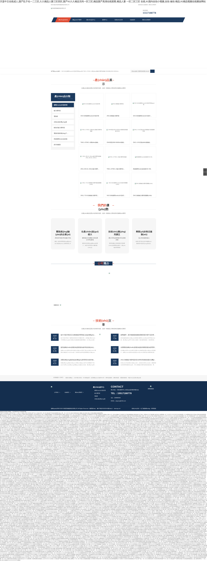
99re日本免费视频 (32, 458)
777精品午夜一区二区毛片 (37, 455)
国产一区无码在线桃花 (58, 504)
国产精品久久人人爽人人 (184, 419)
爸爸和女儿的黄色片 (170, 462)
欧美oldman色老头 (190, 426)
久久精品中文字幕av (16, 414)
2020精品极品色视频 (138, 448)
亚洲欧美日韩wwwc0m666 (60, 493)
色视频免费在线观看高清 (48, 421)
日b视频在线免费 (159, 443)
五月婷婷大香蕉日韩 (96, 558)
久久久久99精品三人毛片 (153, 531)
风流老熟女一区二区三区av (149, 437)
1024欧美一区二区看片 (100, 449)
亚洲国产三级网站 (180, 507)
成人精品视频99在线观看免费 (174, 430)
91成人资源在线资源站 (142, 488)
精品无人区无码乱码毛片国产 (7, 465)
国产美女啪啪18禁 (162, 537)
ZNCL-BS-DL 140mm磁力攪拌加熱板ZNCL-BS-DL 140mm (92, 169)
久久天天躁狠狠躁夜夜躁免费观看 (24, 528)
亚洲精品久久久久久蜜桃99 (115, 419)
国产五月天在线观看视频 (40, 519)
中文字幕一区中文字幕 (134, 487)
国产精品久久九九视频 (68, 557)
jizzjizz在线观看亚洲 (139, 548)
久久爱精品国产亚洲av (50, 436)
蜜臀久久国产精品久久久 (29, 513)
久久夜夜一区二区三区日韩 (46, 446)
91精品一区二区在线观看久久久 (173, 424)
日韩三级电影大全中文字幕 (62, 421)
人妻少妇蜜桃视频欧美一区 (91, 429)
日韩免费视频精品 (32, 464)
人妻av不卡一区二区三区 (104, 519)
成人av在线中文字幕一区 (25, 420)
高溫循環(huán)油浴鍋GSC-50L (142, 169)
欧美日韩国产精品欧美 (153, 493)
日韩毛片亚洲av (160, 424)
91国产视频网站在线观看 (197, 446)
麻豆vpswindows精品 (5, 414)
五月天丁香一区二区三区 (21, 502)
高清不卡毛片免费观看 (74, 529)
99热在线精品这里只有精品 (66, 475)
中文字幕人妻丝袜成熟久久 (45, 484)
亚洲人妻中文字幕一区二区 (111, 491)
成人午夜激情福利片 (100, 462)
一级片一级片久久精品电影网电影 (95, 491)
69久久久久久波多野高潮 (80, 471)
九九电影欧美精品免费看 (46, 468)
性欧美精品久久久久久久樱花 (183, 446)
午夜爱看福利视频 (16, 440)
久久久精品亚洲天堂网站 (126, 462)
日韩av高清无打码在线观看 (14, 475)
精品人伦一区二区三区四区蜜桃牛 (82, 510)
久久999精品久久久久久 (45, 557)
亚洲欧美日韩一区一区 (124, 545)
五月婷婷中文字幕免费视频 (126, 414)
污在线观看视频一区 (66, 416)
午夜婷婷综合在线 (60, 554)
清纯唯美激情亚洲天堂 (128, 535)
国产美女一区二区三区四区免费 (63, 550)
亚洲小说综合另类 (172, 534)
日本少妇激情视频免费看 (57, 465)
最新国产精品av (85, 529)
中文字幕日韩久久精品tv (112, 436)
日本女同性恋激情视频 (51, 433)
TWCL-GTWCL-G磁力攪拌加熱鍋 (116, 169)
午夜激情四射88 (151, 461)
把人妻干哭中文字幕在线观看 (50, 456)
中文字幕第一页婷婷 (84, 443)
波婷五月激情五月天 (142, 461)
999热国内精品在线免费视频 (26, 439)
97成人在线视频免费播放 (118, 429)
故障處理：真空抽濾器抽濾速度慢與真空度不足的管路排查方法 (141, 335)
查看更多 (57, 305)
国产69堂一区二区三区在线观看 (189, 554)
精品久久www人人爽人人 (174, 499)
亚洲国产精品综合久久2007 (161, 416)
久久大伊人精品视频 (186, 432)
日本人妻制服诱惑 (80, 516)
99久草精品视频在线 (181, 462)
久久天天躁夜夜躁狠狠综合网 (40, 430)
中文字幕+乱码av (39, 538)
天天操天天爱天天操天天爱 (195, 449)
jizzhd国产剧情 (119, 471)
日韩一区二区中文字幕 (147, 416)
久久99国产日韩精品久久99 (47, 432)
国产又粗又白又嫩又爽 (108, 433)
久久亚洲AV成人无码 (84, 497)
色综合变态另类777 (109, 528)
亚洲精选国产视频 (41, 510)
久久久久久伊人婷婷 (112, 432)
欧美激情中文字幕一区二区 (157, 446)
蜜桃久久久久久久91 (15, 461)
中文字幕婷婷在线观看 (149, 448)
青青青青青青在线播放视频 (20, 458)
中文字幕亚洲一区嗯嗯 (16, 510)
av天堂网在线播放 (69, 432)
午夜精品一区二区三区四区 (85, 528)
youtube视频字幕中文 (141, 554)
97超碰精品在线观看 (160, 423)
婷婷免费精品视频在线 (66, 442)
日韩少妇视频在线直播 (26, 429)
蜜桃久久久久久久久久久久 (70, 483)
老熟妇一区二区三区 (23, 499)
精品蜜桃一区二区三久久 (101, 417)
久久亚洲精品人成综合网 (127, 481)
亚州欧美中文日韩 (49, 440)
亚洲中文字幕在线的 (77, 548)
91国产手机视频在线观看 (56, 488)
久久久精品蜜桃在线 (55, 442)
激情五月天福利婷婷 (107, 554)
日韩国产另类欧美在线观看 (124, 529)
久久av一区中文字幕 (92, 534)
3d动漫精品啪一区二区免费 (49, 518)
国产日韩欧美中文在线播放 (51, 417)
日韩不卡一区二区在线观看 (162, 426)
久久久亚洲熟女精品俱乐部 (112, 462)
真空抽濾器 (57, 144)
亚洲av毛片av (95, 461)
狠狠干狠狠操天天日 (14, 439)
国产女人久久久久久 (57, 452)
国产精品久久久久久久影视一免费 (149, 510)
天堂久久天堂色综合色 (149, 435)
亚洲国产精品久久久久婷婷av (91, 478)
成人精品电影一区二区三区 (22, 426)
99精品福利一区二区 (175, 531)
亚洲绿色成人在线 (164, 531)
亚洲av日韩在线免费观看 (199, 414)
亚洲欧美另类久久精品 (14, 537)
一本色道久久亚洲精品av (179, 488)
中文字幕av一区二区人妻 (197, 432)
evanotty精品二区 (84, 509)
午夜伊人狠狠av (101, 436)
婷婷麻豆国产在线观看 (12, 451)
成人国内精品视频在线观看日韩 (189, 442)
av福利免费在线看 (91, 475)
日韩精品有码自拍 (62, 509)
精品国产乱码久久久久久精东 (9, 446)
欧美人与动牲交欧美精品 (98, 522)
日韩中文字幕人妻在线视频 (147, 464)
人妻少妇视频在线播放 (93, 515)
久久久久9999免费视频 (60, 532)
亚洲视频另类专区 (144, 445)
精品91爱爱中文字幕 (102, 456)
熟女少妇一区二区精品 (70, 468)
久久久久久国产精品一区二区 (26, 538)
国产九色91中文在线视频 (35, 426)
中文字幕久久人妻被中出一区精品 (182, 548)
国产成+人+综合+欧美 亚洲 (19, 481)
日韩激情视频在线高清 (90, 436)
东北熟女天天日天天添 (37, 424)
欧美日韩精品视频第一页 (140, 502)
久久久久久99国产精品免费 (113, 451)
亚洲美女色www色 (99, 423)
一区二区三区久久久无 (119, 443)
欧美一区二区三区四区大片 (46, 529)
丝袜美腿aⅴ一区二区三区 (82, 488)
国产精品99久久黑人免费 (37, 512)
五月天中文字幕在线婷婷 (51, 512)
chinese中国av (137, 439)
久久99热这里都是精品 (11, 470)
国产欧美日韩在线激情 (126, 449)
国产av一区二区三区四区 (65, 535)
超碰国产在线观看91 (192, 445)
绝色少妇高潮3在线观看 (89, 525)
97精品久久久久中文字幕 (187, 538)
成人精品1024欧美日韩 (58, 503)
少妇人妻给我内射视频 (171, 435)
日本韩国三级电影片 (91, 526)
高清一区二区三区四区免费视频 (120, 519)
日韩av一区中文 (15, 455)
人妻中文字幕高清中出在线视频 (111, 487)
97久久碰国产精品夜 (54, 534)
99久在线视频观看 (46, 429)
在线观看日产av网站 (184, 539)
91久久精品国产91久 (65, 547)
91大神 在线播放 (125, 451)
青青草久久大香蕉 (73, 497)
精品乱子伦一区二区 (18, 417)
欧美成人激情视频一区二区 (125, 504)
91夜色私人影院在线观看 (170, 419)
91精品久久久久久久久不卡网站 (127, 503)
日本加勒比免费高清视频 (200, 531)
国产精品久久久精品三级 (148, 426)
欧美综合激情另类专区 (112, 550)
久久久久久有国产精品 (183, 436)
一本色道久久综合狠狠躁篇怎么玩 (30, 453)
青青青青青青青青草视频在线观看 (117, 493)
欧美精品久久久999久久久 (62, 459)
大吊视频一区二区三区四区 (182, 470)
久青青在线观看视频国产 (104, 429)
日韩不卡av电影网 (155, 452)
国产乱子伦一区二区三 (184, 506)
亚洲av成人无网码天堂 (151, 537)
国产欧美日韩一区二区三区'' (114, 526)
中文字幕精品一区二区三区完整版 (74, 486)
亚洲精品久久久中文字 (32, 446)
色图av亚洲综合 (15, 430)
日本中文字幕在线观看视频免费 (158, 465)
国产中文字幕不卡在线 (46, 553)
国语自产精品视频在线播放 (185, 423)
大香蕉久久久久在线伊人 (54, 513)
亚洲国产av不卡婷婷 (53, 487)
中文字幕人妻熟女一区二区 (132, 486)
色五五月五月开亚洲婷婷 (25, 430)
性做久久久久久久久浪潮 (119, 467)
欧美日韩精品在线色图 (107, 499)
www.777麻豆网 (109, 467)
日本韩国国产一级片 (62, 433)
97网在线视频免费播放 (124, 555)
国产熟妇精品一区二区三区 (7, 416)
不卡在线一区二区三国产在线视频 (194, 513)
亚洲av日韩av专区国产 (191, 471)
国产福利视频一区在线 (123, 423)
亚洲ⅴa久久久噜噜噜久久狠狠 (86, 493)
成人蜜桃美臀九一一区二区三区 (177, 551)
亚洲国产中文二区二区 (48, 461)
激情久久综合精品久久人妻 (167, 518)
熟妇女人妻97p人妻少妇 (69, 488)
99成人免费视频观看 (96, 523)
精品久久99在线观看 (195, 459)
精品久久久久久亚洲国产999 (119, 468)
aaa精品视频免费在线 (112, 537)
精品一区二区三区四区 (167, 471)
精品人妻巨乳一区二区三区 (162, 545)
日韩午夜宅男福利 (131, 465)
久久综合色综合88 (178, 443)
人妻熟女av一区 (178, 453)
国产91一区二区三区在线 (155, 417)
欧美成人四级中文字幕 (109, 440)
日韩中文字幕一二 (101, 432)
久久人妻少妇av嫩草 (119, 499)
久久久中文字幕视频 (36, 427)
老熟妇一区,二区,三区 (126, 494)
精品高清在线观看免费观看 (12, 538)
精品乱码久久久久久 (22, 468)
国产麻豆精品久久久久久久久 (148, 516)
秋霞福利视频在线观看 (137, 539)
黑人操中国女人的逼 (48, 424)
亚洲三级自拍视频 (130, 523)
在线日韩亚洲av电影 (26, 419)
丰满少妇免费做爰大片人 (180, 510)
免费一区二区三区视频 (9, 426)
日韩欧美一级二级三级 (22, 445)
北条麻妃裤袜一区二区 (98, 528)
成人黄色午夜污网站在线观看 (64, 436)
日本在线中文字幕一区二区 (102, 452)
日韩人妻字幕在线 (96, 502)
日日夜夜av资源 (71, 449)
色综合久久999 (145, 451)
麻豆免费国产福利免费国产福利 (170, 502)
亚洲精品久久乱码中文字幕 (36, 445)
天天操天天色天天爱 (188, 440)
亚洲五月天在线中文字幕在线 (109, 439)
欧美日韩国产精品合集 (65, 458)
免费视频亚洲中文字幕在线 (99, 451)
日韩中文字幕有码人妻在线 (68, 500)
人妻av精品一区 (53, 522)
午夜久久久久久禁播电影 (154, 544)
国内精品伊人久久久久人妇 (123, 538)
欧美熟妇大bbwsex (197, 423)
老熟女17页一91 (70, 414)
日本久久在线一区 (37, 429)
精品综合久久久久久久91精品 (62, 461)
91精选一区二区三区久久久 (193, 433)
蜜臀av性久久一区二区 (162, 484)
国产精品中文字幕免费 (177, 427)
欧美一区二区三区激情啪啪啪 (196, 535)
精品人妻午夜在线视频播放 (37, 470)
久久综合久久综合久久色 (160, 526)
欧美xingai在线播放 (166, 555)
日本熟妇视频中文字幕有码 (20, 488)
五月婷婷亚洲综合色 (198, 477)
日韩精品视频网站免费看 (25, 449)
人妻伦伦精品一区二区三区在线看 (183, 429)
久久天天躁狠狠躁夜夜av (78, 436)
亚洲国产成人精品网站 (7, 480)
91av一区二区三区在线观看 (143, 470)
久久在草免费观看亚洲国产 (153, 507)
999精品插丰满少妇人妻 (10, 474)
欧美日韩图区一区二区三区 (63, 477)
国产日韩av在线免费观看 (120, 490)
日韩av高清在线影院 (191, 507)
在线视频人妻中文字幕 (133, 464)
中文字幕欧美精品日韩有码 (176, 440)
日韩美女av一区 (141, 518)
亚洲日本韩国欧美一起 (38, 544)
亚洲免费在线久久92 (194, 468)
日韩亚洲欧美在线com (40, 551)
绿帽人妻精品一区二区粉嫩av (59, 427)
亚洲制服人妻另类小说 (47, 526)
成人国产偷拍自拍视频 (114, 458)
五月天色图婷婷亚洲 (135, 516)
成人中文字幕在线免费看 (57, 481)
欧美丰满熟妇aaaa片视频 (11, 504)
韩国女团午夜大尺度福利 (16, 442)
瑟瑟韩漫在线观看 (87, 522)
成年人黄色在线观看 (73, 541)
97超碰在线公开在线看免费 (23, 456)
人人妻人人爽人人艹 (158, 477)
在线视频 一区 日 (56, 496)
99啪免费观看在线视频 (199, 491)
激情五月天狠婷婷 (187, 493)
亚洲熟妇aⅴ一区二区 (43, 535)
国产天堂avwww (128, 471)
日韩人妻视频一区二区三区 (124, 424)
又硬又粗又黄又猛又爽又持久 (125, 432)
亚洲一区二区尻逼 (53, 475)
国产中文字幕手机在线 (156, 468)
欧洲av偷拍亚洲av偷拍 (36, 456)
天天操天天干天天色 (18, 487)
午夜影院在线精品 (155, 439)
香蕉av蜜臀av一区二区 (182, 468)
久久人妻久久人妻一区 (170, 458)
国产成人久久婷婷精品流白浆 (195, 448)
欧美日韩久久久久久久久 (23, 470)
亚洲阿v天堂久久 (120, 440)
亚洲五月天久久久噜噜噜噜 (155, 496)
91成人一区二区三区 (112, 424)
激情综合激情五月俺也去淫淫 (40, 467)
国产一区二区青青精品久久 (14, 477)
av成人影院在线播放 (92, 446)
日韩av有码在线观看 (27, 414)
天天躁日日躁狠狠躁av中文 (199, 464)
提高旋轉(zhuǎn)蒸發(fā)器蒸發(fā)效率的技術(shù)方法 (79, 347)
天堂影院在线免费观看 (65, 534)
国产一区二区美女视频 (29, 493)
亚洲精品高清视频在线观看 (142, 421)
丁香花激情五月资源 (91, 521)
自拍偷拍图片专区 (21, 446)
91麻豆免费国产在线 (58, 484)
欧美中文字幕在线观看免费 (94, 439)
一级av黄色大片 (192, 481)
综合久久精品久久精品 (81, 490)
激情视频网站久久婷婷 (97, 512)
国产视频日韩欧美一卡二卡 (72, 553)
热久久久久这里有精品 (169, 477)
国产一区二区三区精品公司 (167, 429)
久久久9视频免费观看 (183, 504)
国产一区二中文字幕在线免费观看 (193, 417)
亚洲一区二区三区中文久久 (177, 503)
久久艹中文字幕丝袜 (69, 481)
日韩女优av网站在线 (15, 435)
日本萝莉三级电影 (159, 497)
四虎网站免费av (122, 522)
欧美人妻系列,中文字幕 (126, 430)
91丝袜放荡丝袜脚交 (110, 538)
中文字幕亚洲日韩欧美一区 (76, 470)
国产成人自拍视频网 (93, 500)
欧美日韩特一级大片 (89, 452)
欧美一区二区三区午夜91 (94, 496)
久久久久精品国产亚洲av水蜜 (110, 555)
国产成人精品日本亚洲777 (41, 487)
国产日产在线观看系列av (102, 442)
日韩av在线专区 (14, 448)
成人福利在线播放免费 (182, 449)
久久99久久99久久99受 (26, 459)
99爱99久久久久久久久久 (177, 420)
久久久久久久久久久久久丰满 (108, 435)
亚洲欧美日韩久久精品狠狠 (188, 451)
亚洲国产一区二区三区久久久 (105, 486)
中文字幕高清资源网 (73, 435)
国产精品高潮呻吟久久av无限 (177, 426)
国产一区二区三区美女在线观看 (133, 551)
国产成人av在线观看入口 (60, 451)
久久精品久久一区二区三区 (128, 446)
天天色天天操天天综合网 (168, 445)
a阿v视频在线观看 (100, 416)
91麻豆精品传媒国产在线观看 (42, 435)
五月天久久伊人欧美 (173, 416)
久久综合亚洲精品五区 (38, 420)
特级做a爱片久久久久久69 (59, 449)
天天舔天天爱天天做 (137, 426)
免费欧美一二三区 (98, 545)
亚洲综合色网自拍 (25, 423)
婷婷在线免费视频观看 (180, 480)
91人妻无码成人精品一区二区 (42, 465)
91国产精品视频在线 (8, 458)
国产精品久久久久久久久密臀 (35, 502)
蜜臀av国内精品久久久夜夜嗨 (14, 462)
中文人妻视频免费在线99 (51, 470)
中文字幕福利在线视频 (107, 445)
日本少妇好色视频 (68, 446)
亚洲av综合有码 (18, 551)
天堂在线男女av (37, 414)
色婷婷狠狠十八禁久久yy (80, 487)
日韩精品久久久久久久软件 (38, 419)
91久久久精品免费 (184, 459)
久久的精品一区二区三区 (195, 521)
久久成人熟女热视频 (29, 547)
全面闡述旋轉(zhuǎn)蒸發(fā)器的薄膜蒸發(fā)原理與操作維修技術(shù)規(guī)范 (147, 347)
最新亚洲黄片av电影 (29, 500)
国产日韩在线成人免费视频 (103, 477)
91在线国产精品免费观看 (187, 531)
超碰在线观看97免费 (124, 416)
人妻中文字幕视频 (70, 554)
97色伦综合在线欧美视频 (192, 551)
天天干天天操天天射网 (185, 465)
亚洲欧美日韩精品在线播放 (96, 443)
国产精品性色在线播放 (91, 456)
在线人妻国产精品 (46, 483)
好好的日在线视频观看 (115, 484)
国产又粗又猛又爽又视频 (171, 509)
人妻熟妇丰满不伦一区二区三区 (135, 435)
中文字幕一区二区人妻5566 (123, 497)
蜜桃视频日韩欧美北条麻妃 (157, 419)
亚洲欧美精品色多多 (73, 427)
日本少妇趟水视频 (49, 420)
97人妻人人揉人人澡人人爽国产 (147, 423)
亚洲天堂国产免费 (158, 449)
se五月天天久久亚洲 (76, 455)
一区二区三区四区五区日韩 (71, 480)
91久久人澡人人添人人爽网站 (77, 419)
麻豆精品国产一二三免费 (67, 510)
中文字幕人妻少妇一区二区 (136, 534)
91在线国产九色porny (157, 542)
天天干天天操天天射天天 (79, 526)
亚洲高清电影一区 (149, 526)
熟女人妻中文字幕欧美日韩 (189, 439)
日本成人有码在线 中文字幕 (40, 515)
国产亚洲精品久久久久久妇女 (179, 541)
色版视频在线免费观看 (9, 456)
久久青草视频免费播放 (135, 480)
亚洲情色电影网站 (141, 474)
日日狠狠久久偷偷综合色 (193, 483)
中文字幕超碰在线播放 (72, 443)
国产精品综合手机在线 (76, 461)
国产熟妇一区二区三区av (116, 452)
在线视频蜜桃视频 (161, 515)
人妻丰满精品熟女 (187, 512)
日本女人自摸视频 (163, 499)
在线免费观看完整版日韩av (80, 439)
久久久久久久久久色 (197, 429)
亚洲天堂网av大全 (122, 464)
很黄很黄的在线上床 (10, 528)
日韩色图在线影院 (39, 509)
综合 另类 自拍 (146, 420)
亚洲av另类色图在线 (129, 500)
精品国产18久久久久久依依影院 (23, 512)
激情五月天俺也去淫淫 (95, 509)
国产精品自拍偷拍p (75, 494)
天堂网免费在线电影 (132, 509)
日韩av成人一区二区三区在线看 (40, 548)
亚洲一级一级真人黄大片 (200, 440)
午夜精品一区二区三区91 (139, 471)
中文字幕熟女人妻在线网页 (132, 443)
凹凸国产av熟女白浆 (201, 420)
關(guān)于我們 (77, 19)
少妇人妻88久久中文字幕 (107, 437)
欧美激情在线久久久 (47, 427)
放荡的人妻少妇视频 (136, 545)
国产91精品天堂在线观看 (162, 459)
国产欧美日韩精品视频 (135, 416)
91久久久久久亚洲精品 (146, 557)
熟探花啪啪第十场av (193, 452)
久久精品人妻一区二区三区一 (116, 500)
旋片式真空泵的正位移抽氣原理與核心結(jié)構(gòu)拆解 (79, 335)
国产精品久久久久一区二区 (29, 510)
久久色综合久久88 (175, 432)
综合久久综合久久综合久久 (39, 478)
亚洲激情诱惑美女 (195, 545)
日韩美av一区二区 (4, 442)
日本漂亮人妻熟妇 (132, 427)
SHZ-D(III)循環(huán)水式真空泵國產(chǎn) (118, 195)
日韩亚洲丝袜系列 (39, 417)
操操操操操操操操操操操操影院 (131, 419)
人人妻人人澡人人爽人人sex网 (134, 437)
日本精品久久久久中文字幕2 (68, 523)
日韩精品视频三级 (25, 437)
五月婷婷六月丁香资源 (57, 483)
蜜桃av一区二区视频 (73, 433)
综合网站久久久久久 (116, 446)
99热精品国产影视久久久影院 (32, 480)
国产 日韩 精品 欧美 (15, 478)
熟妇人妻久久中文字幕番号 (114, 539)
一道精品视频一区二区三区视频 (95, 487)
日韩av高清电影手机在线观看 (154, 502)
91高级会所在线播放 (165, 493)
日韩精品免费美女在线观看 (105, 474)
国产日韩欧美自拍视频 (165, 553)
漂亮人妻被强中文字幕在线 (158, 504)
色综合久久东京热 (194, 502)
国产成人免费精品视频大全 (120, 445)
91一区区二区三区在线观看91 (123, 426)
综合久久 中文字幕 (103, 419)
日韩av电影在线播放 (79, 484)
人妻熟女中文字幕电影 (148, 414)
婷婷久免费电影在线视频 (13, 419)
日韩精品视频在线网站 (64, 417)
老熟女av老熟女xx (99, 455)
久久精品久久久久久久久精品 (86, 427)
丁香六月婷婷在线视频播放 (141, 436)
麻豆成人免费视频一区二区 (162, 414)
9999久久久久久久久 (86, 512)
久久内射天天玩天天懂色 (31, 554)
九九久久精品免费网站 (129, 554)
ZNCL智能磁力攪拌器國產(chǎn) (142, 195)
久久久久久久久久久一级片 (53, 510)
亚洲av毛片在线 (180, 464)
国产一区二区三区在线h (147, 491)
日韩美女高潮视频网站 (99, 542)
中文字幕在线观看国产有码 (50, 472)
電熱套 (56, 116)
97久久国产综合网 (68, 484)
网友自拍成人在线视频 (36, 518)
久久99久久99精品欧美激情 (139, 550)
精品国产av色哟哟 (109, 465)
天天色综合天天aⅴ (173, 545)
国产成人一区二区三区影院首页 (112, 448)
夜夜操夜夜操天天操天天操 (157, 458)
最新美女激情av (17, 453)
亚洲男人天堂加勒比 (59, 426)
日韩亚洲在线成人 (74, 421)
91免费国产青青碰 (59, 432)
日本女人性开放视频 (7, 481)
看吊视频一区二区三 (133, 417)
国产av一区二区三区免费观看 (10, 521)
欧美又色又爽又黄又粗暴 (80, 446)
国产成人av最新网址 (99, 538)
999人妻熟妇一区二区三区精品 (13, 437)
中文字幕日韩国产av (19, 416)
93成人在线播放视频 (85, 558)
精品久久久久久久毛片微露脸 (143, 452)
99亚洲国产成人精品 (149, 430)
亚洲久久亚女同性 (160, 448)
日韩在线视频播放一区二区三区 (67, 490)
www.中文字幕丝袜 (151, 550)
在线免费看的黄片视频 (26, 478)
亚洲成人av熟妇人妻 (137, 424)
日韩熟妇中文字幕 (196, 548)
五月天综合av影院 (60, 542)
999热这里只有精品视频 (88, 455)
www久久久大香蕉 (80, 531)
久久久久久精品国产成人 (88, 462)
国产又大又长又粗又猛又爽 (84, 504)
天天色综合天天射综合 (5, 532)
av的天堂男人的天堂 (18, 433)
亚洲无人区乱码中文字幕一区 (31, 432)
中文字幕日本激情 (17, 421)
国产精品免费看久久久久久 (25, 531)
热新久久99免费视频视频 (159, 490)
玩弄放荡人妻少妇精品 (182, 535)
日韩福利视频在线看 (67, 429)
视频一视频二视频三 (74, 472)
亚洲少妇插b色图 (67, 548)
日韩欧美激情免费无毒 (194, 529)
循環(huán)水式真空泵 (61, 105)
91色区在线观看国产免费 (11, 499)
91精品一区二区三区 (34, 521)
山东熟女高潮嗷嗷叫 (92, 519)
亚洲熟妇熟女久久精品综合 (196, 470)
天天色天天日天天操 (194, 542)
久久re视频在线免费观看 (129, 452)
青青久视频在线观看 (48, 426)
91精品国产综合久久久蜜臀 (163, 516)
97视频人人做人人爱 (12, 515)
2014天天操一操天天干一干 (128, 421)
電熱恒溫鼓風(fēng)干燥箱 (62, 133)
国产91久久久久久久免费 (139, 432)
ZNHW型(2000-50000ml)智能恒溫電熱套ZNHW (118, 71)
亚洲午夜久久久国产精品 (16, 436)
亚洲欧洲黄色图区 (61, 518)
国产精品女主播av (140, 442)
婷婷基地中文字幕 (137, 414)
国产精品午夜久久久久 (146, 487)
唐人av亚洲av (75, 430)
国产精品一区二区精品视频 (51, 490)
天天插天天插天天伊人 (180, 445)
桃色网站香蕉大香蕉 (188, 453)
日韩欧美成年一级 (71, 518)
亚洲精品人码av (147, 504)
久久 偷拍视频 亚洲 (143, 496)
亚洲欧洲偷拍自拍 (168, 528)
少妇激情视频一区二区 (90, 551)
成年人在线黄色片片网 (42, 513)
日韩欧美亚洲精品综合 (72, 532)
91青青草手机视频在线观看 (134, 490)
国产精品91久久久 (102, 534)
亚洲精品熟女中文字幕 (78, 442)
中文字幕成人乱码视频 (88, 459)
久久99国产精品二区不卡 (104, 532)
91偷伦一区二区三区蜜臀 (76, 459)
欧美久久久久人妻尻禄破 (177, 532)
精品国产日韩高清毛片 (103, 481)
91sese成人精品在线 (39, 433)
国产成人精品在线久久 (63, 419)
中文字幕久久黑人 (14, 424)
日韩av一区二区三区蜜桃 (172, 522)
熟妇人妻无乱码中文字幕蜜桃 (46, 532)
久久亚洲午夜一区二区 (123, 521)
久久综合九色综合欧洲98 (117, 518)
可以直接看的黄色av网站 (59, 414)
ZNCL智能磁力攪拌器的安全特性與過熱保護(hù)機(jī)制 (138, 360)
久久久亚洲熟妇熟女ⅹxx (82, 500)
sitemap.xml (117, 408)
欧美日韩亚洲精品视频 (8, 502)
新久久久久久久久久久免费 (113, 449)
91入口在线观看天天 (93, 507)
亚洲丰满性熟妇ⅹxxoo (94, 518)
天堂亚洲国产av (8, 487)
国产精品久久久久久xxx (89, 416)
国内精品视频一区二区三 (80, 475)
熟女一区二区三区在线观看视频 (123, 433)
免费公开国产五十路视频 (66, 439)
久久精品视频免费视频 (64, 467)
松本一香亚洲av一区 (25, 455)
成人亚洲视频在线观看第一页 (69, 555)
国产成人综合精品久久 (95, 488)
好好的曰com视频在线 (8, 512)
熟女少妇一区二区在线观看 (46, 451)
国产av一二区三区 (59, 440)
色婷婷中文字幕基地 (179, 417)
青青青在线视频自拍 (80, 521)
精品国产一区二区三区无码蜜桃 (99, 430)
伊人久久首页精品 (111, 516)
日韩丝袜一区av (94, 453)
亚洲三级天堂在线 (6, 440)
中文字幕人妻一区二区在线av (197, 539)
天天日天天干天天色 (144, 472)
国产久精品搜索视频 (94, 426)
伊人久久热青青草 (86, 461)
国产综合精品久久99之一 (38, 448)
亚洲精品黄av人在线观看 (64, 506)
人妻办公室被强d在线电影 (131, 440)
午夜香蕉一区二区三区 (191, 496)
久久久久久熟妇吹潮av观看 (138, 433)
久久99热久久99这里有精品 (107, 480)
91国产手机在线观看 (115, 481)
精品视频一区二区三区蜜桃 (186, 416)
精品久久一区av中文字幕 (178, 421)
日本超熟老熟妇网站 (48, 516)
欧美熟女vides (49, 507)
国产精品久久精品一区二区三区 (119, 420)
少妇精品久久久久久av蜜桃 (27, 435)
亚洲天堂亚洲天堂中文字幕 (157, 509)
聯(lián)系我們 (152, 4)
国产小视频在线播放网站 (174, 456)
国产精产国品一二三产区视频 (29, 475)
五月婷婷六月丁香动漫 (63, 512)
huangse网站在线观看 (119, 437)
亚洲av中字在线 (56, 521)
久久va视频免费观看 (195, 484)
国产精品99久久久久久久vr (76, 448)
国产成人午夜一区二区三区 (116, 453)
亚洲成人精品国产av (190, 525)
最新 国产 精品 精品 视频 (49, 445)
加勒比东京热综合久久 (54, 439)
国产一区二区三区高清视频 (108, 488)
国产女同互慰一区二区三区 (77, 417)
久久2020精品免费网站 (73, 509)
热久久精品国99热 (118, 461)
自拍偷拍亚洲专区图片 (50, 455)
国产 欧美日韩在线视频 (73, 445)
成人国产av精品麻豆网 (142, 503)
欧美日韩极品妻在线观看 (191, 421)
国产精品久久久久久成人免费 (59, 443)
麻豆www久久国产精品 (174, 461)
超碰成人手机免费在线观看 (81, 426)
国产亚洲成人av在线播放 (130, 518)
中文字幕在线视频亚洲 (59, 424)
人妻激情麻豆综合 (106, 420)
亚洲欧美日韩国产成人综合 (169, 468)
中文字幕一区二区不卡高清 (62, 423)
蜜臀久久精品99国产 (156, 483)
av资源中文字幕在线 (84, 532)
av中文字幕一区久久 (153, 503)
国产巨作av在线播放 (144, 419)
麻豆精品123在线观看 (18, 432)
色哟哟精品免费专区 (184, 437)
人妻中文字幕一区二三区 (12, 503)
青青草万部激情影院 (116, 478)
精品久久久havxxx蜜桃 (49, 502)
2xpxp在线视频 (123, 417)
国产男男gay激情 (155, 532)
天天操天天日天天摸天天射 (138, 497)
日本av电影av (51, 494)
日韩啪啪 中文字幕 (25, 461)
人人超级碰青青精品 (27, 542)
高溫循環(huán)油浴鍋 (60, 139)
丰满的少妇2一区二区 (32, 443)
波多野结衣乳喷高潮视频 (174, 538)
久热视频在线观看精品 (166, 439)
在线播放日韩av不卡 (28, 421)
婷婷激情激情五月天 (77, 416)
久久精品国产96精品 (164, 503)
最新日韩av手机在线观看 (87, 458)
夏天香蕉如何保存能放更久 (132, 528)
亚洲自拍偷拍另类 (149, 442)
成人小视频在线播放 (47, 414)
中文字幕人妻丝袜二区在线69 (55, 430)
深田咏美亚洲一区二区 (170, 497)
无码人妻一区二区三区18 (74, 537)
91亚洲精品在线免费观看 (11, 531)
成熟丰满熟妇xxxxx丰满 (24, 427)
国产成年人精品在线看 (14, 429)
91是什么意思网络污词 (16, 467)
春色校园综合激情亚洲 (189, 420)
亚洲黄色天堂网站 (102, 414)
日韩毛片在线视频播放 (84, 435)
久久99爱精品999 (188, 414)
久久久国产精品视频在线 (102, 475)
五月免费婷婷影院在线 (134, 445)
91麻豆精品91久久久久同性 (59, 474)
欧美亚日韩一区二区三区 (188, 430)
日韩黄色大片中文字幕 (42, 416)
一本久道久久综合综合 (126, 458)
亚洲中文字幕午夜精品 (130, 429)
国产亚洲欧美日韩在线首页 (143, 532)
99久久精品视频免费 (182, 481)
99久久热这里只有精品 (79, 456)
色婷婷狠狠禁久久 (76, 458)
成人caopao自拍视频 (140, 500)
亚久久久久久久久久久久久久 (91, 470)
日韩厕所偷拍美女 (26, 477)
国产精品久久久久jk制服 (157, 470)
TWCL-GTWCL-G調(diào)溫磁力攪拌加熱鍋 (94, 71)
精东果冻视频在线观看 (61, 437)
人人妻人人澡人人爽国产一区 (167, 433)
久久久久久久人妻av (196, 509)
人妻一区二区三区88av (187, 424)
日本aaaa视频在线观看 (176, 512)
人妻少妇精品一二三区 (95, 499)
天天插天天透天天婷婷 (36, 461)
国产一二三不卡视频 (37, 474)
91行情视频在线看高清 (114, 456)
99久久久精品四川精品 (146, 528)
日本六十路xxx (154, 420)
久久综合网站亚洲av (7, 417)
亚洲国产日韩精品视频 (155, 421)
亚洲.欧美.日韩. (149, 449)
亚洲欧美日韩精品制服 (162, 461)
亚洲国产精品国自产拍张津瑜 (61, 529)
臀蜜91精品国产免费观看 (191, 503)
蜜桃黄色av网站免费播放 (20, 443)
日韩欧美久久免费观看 (100, 459)
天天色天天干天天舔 (72, 451)
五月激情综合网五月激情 (104, 446)
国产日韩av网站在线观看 (132, 513)
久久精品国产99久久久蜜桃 (71, 464)
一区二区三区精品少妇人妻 (153, 433)
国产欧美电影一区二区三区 (127, 459)
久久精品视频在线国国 (30, 507)
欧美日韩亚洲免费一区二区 (161, 558)
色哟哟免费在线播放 (44, 488)
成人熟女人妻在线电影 (130, 470)
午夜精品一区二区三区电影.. (108, 544)
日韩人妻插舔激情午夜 (127, 478)
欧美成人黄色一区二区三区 (163, 512)
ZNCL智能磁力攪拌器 (113, 116)
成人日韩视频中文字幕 (30, 416)
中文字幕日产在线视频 (80, 414)
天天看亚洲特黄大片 (135, 510)
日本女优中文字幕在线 (156, 535)
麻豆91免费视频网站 (24, 518)
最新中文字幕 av (134, 423)
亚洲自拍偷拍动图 (14, 420)
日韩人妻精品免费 (124, 455)
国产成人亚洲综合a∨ (91, 432)
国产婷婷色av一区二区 (81, 507)
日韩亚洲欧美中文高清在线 (72, 542)
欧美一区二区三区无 (62, 522)
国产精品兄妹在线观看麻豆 (64, 455)
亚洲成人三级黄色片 (201, 516)
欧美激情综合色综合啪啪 (162, 551)
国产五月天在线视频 (165, 451)
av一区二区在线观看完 (81, 465)
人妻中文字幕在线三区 (135, 451)
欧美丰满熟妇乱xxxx (85, 437)
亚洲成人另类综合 (123, 427)
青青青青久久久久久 (173, 437)
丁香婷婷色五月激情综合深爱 (145, 477)
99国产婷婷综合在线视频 (17, 491)
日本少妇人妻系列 (142, 427)
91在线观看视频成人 (47, 449)
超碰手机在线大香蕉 (11, 445)
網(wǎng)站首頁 (63, 19)
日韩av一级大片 (67, 430)
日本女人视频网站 (142, 544)
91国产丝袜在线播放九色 (166, 474)
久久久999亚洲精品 (180, 433)
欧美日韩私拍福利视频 (53, 458)
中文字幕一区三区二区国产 (143, 465)
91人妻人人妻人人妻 (78, 429)
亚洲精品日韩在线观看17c (41, 439)
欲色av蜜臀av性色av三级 (111, 423)
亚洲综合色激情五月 (179, 528)
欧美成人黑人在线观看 (190, 472)
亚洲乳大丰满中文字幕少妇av (61, 448)
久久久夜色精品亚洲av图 (173, 465)
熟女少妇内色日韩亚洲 (63, 470)
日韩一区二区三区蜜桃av (82, 518)
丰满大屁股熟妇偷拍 (170, 446)
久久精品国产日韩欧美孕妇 (152, 453)
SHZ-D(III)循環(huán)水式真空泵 (90, 116)
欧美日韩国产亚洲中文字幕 (47, 539)
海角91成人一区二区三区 (113, 430)
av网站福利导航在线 (149, 525)
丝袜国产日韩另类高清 (148, 475)
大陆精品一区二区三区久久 (130, 477)
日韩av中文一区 (40, 436)
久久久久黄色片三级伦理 (191, 557)
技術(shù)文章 (119, 19)
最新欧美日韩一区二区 (85, 445)
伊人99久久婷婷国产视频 (133, 468)
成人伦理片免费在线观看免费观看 (97, 424)
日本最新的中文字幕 (92, 414)
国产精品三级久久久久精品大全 (12, 497)
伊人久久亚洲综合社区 (49, 542)
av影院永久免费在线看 (33, 468)
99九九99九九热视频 (176, 451)
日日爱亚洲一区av (201, 481)
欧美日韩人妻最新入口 (97, 433)
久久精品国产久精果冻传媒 (175, 558)
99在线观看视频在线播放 (48, 437)
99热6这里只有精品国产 (95, 503)
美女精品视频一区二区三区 (81, 440)
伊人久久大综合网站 (140, 459)
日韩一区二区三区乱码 (182, 497)
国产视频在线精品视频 (119, 486)
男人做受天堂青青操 (29, 487)
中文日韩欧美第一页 (60, 486)
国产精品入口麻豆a (57, 429)
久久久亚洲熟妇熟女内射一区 (104, 513)
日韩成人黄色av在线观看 (22, 452)
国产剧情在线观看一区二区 (143, 446)
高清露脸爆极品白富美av (40, 462)
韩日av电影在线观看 (29, 417)
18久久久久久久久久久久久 (189, 455)
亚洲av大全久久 (154, 440)
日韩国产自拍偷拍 (108, 443)
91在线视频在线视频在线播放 (174, 515)
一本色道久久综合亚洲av (191, 494)
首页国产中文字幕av (123, 491)
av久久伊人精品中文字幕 (49, 477)
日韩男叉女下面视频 (176, 455)
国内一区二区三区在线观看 (113, 510)
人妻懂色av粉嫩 (86, 537)
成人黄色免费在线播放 (75, 462)
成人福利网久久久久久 (14, 459)
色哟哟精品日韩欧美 (8, 453)
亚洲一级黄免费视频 (24, 472)
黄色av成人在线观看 (160, 442)
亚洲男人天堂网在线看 (77, 478)
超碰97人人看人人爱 (99, 467)
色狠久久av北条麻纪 (52, 462)
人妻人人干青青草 (103, 500)
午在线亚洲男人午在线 (19, 484)
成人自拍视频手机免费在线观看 (119, 557)
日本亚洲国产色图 (94, 480)
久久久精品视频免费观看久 (106, 461)
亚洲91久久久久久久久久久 (174, 523)
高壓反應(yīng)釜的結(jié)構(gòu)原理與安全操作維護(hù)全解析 (81, 360)
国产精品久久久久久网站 (29, 436)
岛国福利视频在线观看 (28, 523)
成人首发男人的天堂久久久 (188, 478)
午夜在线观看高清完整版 (13, 423)
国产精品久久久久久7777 (24, 448)
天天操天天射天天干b (85, 420)
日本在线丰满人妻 (27, 467)
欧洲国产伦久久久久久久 (45, 452)
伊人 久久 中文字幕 (182, 448)
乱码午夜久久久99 (124, 510)
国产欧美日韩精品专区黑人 (147, 443)
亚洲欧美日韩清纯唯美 (196, 419)
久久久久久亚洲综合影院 (111, 416)
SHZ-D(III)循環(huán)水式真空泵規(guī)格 (72, 71)
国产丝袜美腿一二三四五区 (155, 436)
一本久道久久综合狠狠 (160, 467)
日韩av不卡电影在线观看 (139, 494)
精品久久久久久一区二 (13, 449)
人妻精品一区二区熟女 (171, 448)
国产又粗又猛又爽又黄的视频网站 (58, 435)
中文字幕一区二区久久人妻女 (97, 421)
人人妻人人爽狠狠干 (142, 493)
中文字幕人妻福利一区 (69, 465)
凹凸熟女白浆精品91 (62, 445)
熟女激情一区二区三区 (25, 424)
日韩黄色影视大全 (20, 483)
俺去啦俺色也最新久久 (151, 541)
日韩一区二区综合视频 (113, 414)
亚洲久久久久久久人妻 (55, 416)
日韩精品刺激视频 (19, 554)
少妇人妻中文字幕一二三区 (32, 529)
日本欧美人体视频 (173, 487)
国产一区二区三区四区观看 (80, 519)
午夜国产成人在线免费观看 (124, 506)
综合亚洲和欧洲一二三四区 (183, 458)
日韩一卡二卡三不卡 (64, 551)
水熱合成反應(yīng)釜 (60, 122)
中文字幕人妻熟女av (150, 459)
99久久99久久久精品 (138, 525)
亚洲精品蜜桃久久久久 (17, 471)
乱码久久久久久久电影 (167, 417)
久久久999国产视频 (165, 532)
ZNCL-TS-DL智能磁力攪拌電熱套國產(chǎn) (92, 195)
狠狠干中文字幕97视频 (60, 420)
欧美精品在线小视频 (96, 420)
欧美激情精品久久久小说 (49, 541)
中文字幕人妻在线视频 (140, 531)
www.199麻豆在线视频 (187, 499)
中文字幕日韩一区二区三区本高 (194, 488)
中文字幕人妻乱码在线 (63, 462)
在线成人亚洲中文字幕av (72, 420)
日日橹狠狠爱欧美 (96, 445)
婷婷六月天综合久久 (194, 497)
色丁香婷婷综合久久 (98, 448)
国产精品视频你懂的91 (185, 545)
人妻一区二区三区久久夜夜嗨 (13, 542)
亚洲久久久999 (158, 464)
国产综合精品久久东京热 (195, 435)
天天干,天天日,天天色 (175, 478)
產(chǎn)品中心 (90, 19)
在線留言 (145, 4)
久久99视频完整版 (96, 504)
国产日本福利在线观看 (172, 423)
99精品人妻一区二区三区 (109, 471)
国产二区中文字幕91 (127, 484)
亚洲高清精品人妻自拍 (180, 518)
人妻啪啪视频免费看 (184, 502)
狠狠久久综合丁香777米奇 (105, 468)
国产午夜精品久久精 (183, 435)
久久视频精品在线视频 (126, 525)
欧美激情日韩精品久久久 (48, 423)
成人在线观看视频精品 (196, 534)
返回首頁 (140, 4)
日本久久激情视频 (192, 467)
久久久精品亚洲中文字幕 (82, 503)
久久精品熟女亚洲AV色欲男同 (126, 436)
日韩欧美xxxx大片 (37, 449)
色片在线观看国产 (76, 535)
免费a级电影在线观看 (179, 471)
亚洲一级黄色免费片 (139, 478)
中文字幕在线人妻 (106, 558)
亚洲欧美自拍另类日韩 (39, 491)
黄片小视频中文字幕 (83, 555)
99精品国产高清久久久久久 (101, 458)
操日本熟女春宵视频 (117, 532)
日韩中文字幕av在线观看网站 (176, 525)
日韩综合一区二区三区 (198, 461)
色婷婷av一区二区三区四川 (109, 523)
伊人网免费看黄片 (88, 448)
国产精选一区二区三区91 (123, 516)
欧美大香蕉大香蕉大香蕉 (77, 477)
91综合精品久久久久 (7, 432)
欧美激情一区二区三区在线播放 (142, 535)
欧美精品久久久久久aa (85, 433)
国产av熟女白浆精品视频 (44, 464)
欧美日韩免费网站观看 (37, 477)
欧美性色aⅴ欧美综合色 (51, 419)
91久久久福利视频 (166, 472)
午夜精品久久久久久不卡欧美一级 (110, 503)
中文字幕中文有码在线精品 (153, 494)
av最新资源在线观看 (11, 558)
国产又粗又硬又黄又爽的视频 (113, 421)
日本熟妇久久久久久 (114, 547)
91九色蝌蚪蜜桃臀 (143, 417)
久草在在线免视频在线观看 (106, 515)
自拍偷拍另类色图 (179, 557)
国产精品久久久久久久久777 (121, 480)
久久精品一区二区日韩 (164, 420)
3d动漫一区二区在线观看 (149, 424)
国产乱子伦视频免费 (49, 486)
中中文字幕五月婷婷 (166, 427)
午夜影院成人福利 (40, 493)
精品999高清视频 (180, 477)
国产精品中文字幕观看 (16, 523)
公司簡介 (56, 392)
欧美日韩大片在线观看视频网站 (110, 504)
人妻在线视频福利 (33, 452)
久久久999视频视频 (177, 439)
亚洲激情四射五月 (83, 553)
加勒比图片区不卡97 (53, 467)
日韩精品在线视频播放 (160, 430)
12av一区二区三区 (89, 417)
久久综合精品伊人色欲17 (12, 544)
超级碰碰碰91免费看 (129, 453)
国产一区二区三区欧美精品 (25, 515)
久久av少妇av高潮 (80, 449)
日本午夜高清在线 (114, 475)
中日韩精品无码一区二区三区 (173, 442)
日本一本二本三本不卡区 (91, 419)
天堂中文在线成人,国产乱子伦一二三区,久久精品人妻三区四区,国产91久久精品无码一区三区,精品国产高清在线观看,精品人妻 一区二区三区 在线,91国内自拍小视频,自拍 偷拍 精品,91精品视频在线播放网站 (103, 1)
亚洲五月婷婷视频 (47, 474)
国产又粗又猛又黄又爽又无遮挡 (107, 426)
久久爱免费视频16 (81, 468)
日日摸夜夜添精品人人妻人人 (96, 440)
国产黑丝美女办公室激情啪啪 (112, 455)
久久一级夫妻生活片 (182, 467)
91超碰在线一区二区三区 (150, 538)
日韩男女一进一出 (98, 427)
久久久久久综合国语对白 (94, 490)
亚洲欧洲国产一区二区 (101, 525)
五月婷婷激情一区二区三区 (101, 493)
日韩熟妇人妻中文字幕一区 (150, 455)
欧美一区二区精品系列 (189, 443)
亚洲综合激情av (38, 421)
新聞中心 (104, 19)
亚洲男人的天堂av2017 (153, 429)
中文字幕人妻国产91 (23, 451)
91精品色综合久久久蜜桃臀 (111, 427)
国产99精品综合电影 (84, 480)
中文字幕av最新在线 (118, 554)
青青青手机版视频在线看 (164, 455)
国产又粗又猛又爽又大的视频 (82, 453)
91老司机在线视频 (28, 433)
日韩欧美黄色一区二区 (167, 483)
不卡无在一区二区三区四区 (32, 532)
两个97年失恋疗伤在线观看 (176, 414)
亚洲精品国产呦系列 (28, 462)
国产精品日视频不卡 (163, 440)
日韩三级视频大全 (39, 490)
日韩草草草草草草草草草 (36, 472)
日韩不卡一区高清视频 (34, 504)
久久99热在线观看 (42, 554)
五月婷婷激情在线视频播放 (130, 474)
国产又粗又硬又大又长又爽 (199, 512)
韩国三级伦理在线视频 (192, 462)
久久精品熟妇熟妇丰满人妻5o (143, 523)
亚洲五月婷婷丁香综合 (115, 507)
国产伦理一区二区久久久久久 (129, 542)
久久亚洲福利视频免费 (155, 445)
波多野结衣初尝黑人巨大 (168, 480)
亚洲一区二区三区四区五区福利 (172, 486)
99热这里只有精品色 (198, 493)
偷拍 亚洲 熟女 (49, 493)
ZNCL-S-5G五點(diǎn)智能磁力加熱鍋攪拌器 (144, 142)
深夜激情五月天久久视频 (143, 509)
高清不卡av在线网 (95, 437)
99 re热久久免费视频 (90, 442)
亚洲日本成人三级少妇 (10, 557)
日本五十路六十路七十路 (57, 464)
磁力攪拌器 (57, 110)
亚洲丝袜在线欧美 (14, 518)
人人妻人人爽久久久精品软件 (77, 423)
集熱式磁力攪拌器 (59, 127)
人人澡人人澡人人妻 (121, 435)
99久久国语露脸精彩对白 (72, 424)
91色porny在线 (89, 449)
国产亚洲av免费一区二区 (108, 553)
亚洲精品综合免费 (4, 518)
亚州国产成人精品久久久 (162, 521)
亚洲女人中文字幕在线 (58, 468)
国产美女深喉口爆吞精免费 (55, 548)
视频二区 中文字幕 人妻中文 (11, 472)
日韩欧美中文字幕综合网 (168, 464)
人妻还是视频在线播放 (195, 436)
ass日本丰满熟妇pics (160, 539)
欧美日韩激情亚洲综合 (35, 526)
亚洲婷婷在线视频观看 (90, 484)
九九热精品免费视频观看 (6, 421)
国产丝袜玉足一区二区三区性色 (114, 542)
